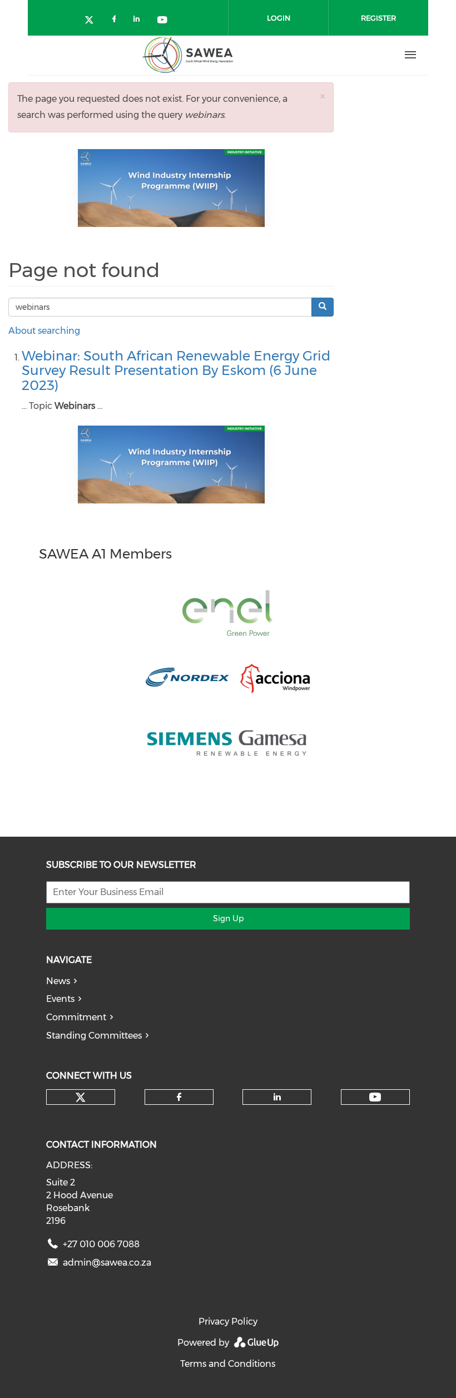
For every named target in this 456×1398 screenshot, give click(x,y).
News (58, 981)
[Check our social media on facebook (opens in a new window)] (116, 21)
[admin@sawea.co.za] (53, 1264)
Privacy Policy (228, 1321)
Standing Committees (94, 1035)
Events (60, 999)
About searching (44, 330)
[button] (322, 96)
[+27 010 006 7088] (53, 1246)
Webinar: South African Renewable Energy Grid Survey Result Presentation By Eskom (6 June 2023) (176, 370)
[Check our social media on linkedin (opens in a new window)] (139, 21)
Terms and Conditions (227, 1364)
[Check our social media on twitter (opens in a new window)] (93, 21)
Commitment (76, 1017)
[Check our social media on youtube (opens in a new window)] (163, 21)
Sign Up (228, 918)
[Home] (189, 55)
